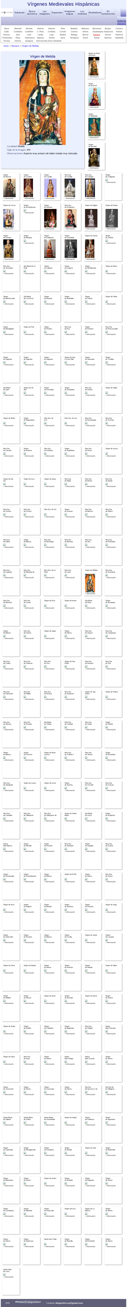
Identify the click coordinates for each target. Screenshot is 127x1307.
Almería (40, 28)
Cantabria (18, 32)
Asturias (51, 28)
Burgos (108, 28)
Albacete (18, 28)
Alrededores (95, 12)
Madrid (63, 35)
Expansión (57, 12)
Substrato (19, 12)
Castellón (29, 32)
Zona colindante (54, 41)
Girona (85, 32)
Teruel (85, 38)
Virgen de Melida (30, 46)
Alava (6, 28)
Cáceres (119, 28)
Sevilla (52, 38)
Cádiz (6, 32)
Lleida (40, 35)
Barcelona (97, 28)
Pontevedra (6, 38)
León (29, 35)
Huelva (119, 32)
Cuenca (74, 32)
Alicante (29, 28)
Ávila (63, 28)
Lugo (51, 35)
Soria (63, 38)
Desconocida (40, 41)
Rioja (18, 38)
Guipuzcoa (108, 32)
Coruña (63, 32)
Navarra (96, 35)
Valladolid (119, 38)
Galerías (121, 21)
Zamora (18, 41)
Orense (108, 35)
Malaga (74, 35)
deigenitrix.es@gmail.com (69, 1303)
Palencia (119, 35)
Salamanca (29, 38)
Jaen (18, 35)
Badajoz (74, 28)
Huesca (6, 35)
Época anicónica (32, 12)
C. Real (40, 32)
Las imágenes (44, 12)
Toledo (97, 38)
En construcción (108, 12)
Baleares (85, 28)
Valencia (108, 38)
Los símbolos (82, 12)
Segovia (40, 38)
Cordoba (51, 32)
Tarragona (74, 38)
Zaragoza (29, 41)
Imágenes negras (70, 12)
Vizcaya (6, 41)
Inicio (6, 46)
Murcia (85, 35)
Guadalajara (97, 32)
